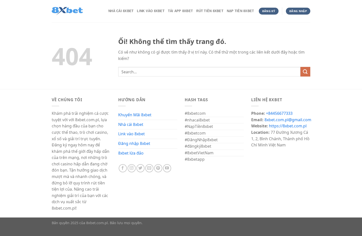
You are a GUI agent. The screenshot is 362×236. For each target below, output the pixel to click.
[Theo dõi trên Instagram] (132, 168)
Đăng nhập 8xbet (134, 143)
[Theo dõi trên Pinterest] (158, 168)
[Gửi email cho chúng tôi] (149, 168)
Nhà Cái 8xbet (120, 11)
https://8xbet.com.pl (288, 126)
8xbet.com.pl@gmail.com (287, 119)
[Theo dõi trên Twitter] (140, 168)
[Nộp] (305, 72)
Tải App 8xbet (180, 11)
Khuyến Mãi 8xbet (134, 115)
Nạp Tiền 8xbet (240, 11)
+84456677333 (279, 113)
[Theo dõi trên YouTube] (167, 168)
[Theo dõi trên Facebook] (123, 168)
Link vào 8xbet (131, 134)
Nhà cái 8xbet (130, 124)
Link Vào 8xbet (151, 11)
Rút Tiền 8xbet (209, 11)
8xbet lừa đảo (131, 153)
